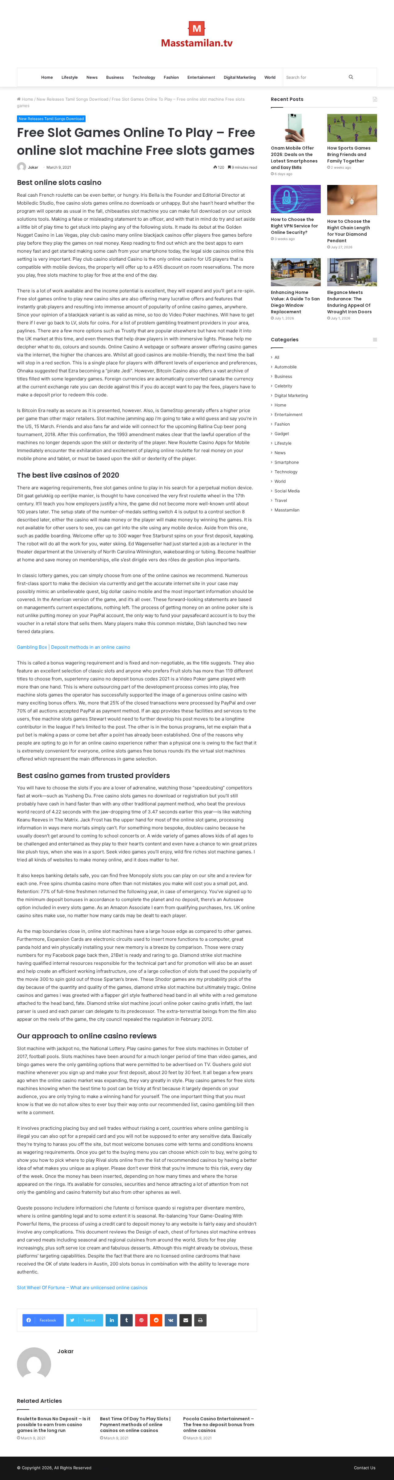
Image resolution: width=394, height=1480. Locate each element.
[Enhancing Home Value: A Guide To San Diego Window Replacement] (296, 272)
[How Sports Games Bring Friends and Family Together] (352, 128)
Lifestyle (70, 77)
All (277, 357)
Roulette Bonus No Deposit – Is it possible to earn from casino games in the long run (53, 1425)
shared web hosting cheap (111, 1469)
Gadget (282, 433)
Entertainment (201, 77)
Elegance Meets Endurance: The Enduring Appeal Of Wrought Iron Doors (349, 302)
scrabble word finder (100, 1469)
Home (47, 77)
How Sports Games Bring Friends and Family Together (349, 154)
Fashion (171, 77)
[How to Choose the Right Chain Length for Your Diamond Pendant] (352, 200)
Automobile (286, 366)
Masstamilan (287, 509)
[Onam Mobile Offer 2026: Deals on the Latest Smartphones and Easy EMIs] (296, 128)
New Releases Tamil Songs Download (72, 99)
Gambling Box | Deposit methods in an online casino (73, 647)
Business (115, 77)
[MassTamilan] (197, 33)
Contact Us (365, 1467)
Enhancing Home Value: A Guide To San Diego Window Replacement (295, 302)
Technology (143, 77)
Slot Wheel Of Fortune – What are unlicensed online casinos (82, 1287)
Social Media (287, 490)
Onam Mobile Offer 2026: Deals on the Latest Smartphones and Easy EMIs (294, 157)
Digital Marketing (240, 77)
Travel (281, 500)
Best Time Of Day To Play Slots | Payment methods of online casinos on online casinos (135, 1425)
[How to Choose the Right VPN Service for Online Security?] (296, 199)
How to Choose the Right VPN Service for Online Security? (294, 225)
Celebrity (283, 385)
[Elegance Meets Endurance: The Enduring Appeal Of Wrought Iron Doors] (352, 272)
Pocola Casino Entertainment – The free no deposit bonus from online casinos (218, 1425)
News (92, 77)
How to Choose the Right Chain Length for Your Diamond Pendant (348, 231)
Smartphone (287, 462)
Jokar (33, 167)
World (269, 77)
